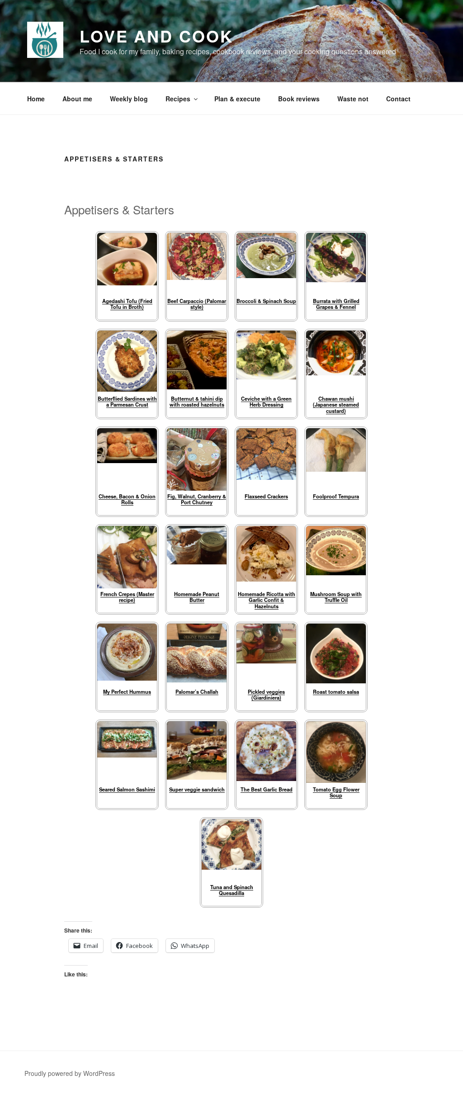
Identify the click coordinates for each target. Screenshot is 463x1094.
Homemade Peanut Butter (196, 596)
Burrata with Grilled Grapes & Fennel (336, 303)
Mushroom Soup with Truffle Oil (336, 596)
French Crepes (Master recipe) (127, 596)
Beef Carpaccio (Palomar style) (196, 303)
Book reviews (299, 98)
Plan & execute (237, 98)
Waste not (353, 98)
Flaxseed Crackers (266, 496)
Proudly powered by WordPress (69, 1073)
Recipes (177, 98)
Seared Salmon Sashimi (127, 789)
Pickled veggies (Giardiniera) (266, 694)
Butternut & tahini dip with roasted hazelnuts (197, 401)
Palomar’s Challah (196, 691)
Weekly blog (129, 98)
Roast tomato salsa (336, 691)
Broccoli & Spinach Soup (266, 300)
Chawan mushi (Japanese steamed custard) (336, 404)
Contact (398, 98)
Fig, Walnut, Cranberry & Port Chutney (196, 499)
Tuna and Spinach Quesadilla (231, 889)
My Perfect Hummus (127, 691)
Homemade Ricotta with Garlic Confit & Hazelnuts (266, 600)
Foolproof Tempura (336, 496)
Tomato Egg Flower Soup (336, 792)
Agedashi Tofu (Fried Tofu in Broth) (127, 303)
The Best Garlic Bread (267, 789)
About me (77, 98)
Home (36, 98)
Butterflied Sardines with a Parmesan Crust (127, 401)
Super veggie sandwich (197, 789)
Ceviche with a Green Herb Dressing (266, 401)
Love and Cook (156, 35)
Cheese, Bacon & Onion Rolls (127, 499)
